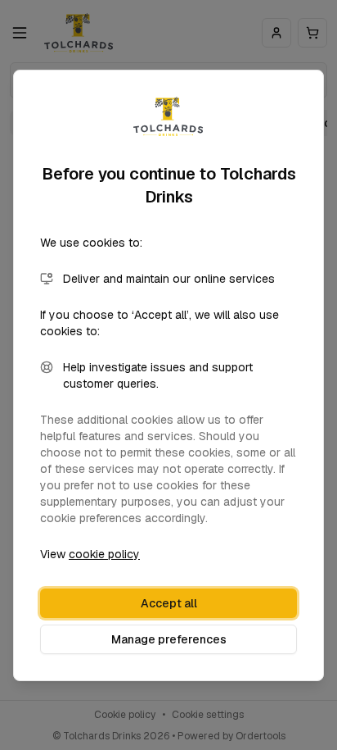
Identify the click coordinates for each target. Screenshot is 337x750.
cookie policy (104, 554)
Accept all (169, 603)
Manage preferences (169, 639)
